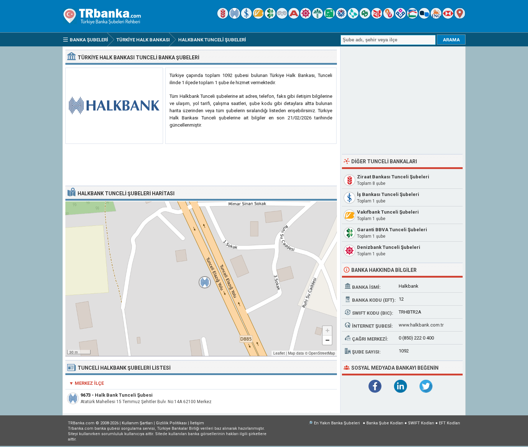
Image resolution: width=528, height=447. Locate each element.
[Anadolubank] (424, 17)
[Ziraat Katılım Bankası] (376, 17)
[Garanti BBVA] (270, 17)
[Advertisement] (201, 165)
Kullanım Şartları (137, 423)
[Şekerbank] (365, 17)
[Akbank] (293, 17)
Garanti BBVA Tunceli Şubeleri (392, 229)
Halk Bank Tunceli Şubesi (124, 395)
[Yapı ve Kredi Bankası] (282, 17)
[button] (201, 279)
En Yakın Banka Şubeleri (337, 423)
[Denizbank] (305, 17)
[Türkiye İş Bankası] (246, 17)
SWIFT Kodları (421, 423)
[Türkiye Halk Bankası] (234, 17)
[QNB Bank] (341, 17)
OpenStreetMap (322, 353)
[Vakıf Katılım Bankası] (400, 17)
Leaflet (279, 353)
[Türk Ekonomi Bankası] (329, 17)
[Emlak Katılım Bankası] (412, 17)
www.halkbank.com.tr (421, 325)
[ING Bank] (436, 17)
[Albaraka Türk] (388, 17)
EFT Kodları (449, 423)
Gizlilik (171, 423)
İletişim (197, 423)
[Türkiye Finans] (353, 17)
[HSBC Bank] (448, 17)
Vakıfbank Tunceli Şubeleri (388, 212)
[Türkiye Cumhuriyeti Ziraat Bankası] (222, 17)
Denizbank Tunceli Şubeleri (388, 247)
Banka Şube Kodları (384, 423)
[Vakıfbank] (258, 17)
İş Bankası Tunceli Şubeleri (388, 194)
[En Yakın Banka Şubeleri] (459, 17)
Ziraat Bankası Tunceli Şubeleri (393, 176)
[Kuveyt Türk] (317, 17)
